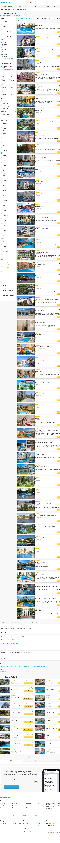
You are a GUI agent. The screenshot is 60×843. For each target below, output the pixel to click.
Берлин (4, 190)
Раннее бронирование (7, 36)
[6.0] (26, 148)
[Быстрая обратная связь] (46, 2)
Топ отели (34, 760)
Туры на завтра (6, 114)
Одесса (4, 133)
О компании (25, 823)
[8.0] (26, 113)
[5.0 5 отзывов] (26, 529)
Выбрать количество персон (8, 69)
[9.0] (26, 481)
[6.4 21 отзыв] (26, 457)
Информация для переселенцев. (26, 828)
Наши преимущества (4, 825)
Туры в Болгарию (15, 807)
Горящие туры (6, 28)
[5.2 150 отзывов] (26, 172)
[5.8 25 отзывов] (26, 289)
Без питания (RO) (6, 283)
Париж (4, 173)
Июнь (12, 83)
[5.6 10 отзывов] (26, 540)
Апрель (12, 80)
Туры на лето (5, 108)
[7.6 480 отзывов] (26, 361)
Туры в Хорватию (38, 805)
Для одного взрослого (6, 63)
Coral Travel (5, 251)
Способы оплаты (15, 825)
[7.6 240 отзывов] (26, 493)
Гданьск (4, 225)
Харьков (5, 135)
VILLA (4, 274)
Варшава (5, 163)
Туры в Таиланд (15, 808)
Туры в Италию (38, 808)
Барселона (5, 183)
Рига (4, 148)
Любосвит (2, 817)
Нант (4, 178)
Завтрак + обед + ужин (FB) (8, 290)
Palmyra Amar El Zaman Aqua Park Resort (10, 643)
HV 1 (4, 272)
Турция (5, 44)
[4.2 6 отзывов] (26, 160)
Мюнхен (4, 195)
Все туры (5, 21)
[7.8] (26, 196)
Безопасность (2, 827)
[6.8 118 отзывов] (26, 433)
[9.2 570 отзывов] (26, 325)
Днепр (4, 130)
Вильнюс (5, 150)
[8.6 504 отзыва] (26, 613)
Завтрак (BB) (5, 285)
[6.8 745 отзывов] (26, 577)
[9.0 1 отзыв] (26, 231)
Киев (4, 125)
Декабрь (12, 94)
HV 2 (4, 269)
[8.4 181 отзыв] (26, 337)
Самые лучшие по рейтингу (43, 18)
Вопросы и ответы (15, 828)
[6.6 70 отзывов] (26, 469)
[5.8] (26, 243)
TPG (4, 241)
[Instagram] (53, 832)
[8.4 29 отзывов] (26, 396)
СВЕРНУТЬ (3, 632)
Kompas (4, 248)
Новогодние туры (6, 23)
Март (4, 80)
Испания (5, 51)
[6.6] (26, 301)
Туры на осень (6, 101)
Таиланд (5, 54)
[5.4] (26, 208)
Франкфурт (5, 200)
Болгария (6, 52)
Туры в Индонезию (26, 805)
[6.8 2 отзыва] (26, 255)
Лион (4, 175)
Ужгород (5, 143)
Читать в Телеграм (12, 787)
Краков (4, 165)
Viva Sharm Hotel (6, 642)
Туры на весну (6, 106)
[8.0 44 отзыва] (26, 589)
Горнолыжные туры (7, 33)
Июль (4, 87)
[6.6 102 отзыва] (26, 101)
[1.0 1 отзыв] (26, 420)
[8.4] (26, 124)
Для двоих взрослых (6, 64)
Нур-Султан (5, 160)
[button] (18, 27)
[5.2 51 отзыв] (26, 505)
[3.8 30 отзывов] (26, 64)
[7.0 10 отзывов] (26, 373)
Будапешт (5, 222)
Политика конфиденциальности (27, 831)
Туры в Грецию (14, 803)
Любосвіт (5, 243)
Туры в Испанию (15, 805)
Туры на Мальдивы (50, 806)
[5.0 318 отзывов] (26, 136)
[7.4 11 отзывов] (26, 40)
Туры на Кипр (2, 808)
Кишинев (5, 153)
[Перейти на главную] (5, 797)
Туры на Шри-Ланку (27, 803)
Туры (1, 666)
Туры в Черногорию (27, 808)
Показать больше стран (8, 58)
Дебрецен (5, 232)
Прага (4, 180)
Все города (5, 123)
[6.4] (26, 601)
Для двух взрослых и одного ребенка (7, 67)
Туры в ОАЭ (2, 807)
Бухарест (5, 210)
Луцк (4, 145)
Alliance (4, 253)
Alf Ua (4, 256)
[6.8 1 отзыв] (26, 552)
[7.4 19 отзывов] (26, 278)
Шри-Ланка (6, 56)
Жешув (4, 170)
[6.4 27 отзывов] (26, 184)
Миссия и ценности (3, 823)
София (4, 188)
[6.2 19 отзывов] (26, 408)
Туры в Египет (2, 803)
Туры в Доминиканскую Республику (50, 804)
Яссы (4, 235)
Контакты (25, 825)
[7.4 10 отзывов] (26, 77)
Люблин (4, 205)
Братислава (5, 215)
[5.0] (26, 28)
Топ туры (11, 760)
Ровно (4, 140)
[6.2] (26, 445)
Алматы (4, 158)
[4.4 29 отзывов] (26, 52)
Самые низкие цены (25, 18)
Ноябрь (4, 94)
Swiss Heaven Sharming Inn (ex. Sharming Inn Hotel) (12, 641)
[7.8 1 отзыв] (26, 313)
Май (4, 83)
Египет (5, 42)
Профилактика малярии (16, 830)
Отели (57, 760)
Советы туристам (15, 827)
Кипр (5, 47)
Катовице (5, 168)
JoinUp (4, 246)
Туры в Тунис (25, 807)
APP (4, 277)
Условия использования (28, 833)
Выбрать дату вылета (8, 117)
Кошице (4, 220)
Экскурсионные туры (7, 31)
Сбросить (9, 299)
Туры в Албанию (38, 807)
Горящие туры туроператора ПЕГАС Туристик (10, 762)
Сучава (4, 230)
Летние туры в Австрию (4, 671)
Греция (5, 49)
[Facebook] (55, 832)
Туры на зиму (5, 103)
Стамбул (5, 217)
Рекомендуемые (38, 825)
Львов (4, 128)
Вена (4, 185)
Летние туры (5, 26)
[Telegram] (57, 832)
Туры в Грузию (37, 803)
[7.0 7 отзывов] (26, 89)
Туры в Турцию (3, 805)
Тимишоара (5, 227)
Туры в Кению (49, 808)
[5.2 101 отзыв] (26, 518)
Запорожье (5, 138)
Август (12, 87)
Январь (4, 76)
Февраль (12, 76)
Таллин (4, 155)
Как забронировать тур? (16, 823)
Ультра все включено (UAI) (8, 295)
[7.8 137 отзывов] (26, 267)
